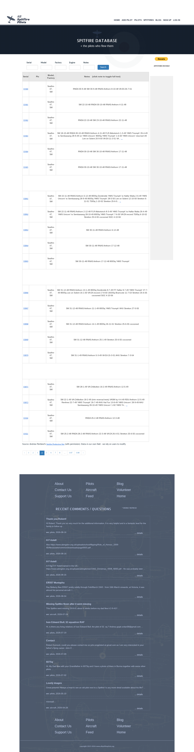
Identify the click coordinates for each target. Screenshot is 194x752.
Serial (29, 63)
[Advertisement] (96, 7)
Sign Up (167, 20)
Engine (72, 63)
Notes (86, 63)
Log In (176, 20)
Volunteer (124, 490)
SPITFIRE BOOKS (162, 66)
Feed (89, 496)
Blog (158, 20)
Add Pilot (127, 20)
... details (139, 533)
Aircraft (91, 490)
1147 (70, 453)
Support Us (63, 496)
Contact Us (63, 490)
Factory (58, 63)
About (59, 484)
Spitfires (148, 20)
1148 (77, 453)
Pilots (138, 20)
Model (43, 63)
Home (117, 20)
